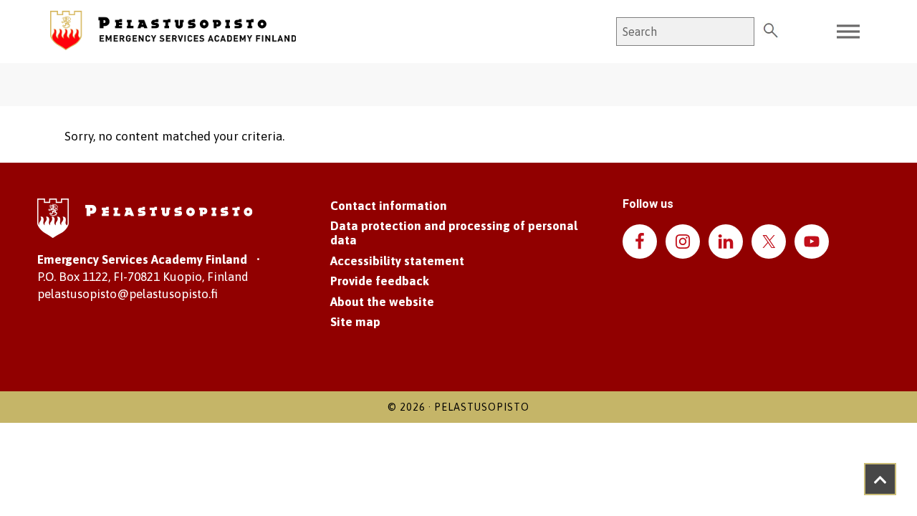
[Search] (770, 31)
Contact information (388, 206)
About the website (382, 302)
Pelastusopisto (481, 407)
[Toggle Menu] (848, 32)
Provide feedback (379, 281)
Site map (355, 322)
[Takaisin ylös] (880, 479)
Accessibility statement (397, 261)
